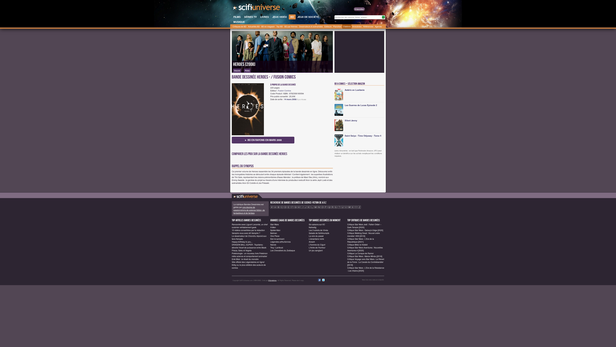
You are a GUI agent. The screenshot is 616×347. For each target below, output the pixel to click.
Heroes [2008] (244, 64)
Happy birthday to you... (242, 241)
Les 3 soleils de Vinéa (318, 230)
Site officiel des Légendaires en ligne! (248, 262)
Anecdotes (357, 26)
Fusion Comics (284, 90)
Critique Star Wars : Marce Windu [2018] (364, 256)
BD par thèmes (290, 26)
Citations (347, 26)
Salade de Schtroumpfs (319, 233)
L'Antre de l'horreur (317, 247)
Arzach (312, 241)
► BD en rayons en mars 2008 (263, 140)
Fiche (247, 70)
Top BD (279, 26)
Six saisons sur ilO (317, 224)
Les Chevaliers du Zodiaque (282, 250)
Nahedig (312, 227)
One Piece (274, 236)
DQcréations (272, 280)
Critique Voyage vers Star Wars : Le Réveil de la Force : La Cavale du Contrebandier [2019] (365, 262)
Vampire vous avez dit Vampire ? (246, 233)
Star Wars (274, 224)
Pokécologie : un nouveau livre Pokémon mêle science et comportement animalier (250, 255)
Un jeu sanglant (316, 250)
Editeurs (328, 26)
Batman (273, 233)
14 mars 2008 (290, 99)
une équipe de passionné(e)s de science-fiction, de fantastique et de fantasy (249, 210)
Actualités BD (254, 26)
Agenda (378, 26)
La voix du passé (316, 236)
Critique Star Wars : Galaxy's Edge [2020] (365, 230)
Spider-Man (275, 230)
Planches (337, 26)
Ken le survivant (277, 238)
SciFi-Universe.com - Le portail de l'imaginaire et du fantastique (257, 8)
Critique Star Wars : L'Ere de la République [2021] (360, 240)
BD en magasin (268, 26)
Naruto (273, 244)
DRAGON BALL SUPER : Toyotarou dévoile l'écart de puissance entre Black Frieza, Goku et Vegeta (249, 247)
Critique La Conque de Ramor (360, 253)
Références (368, 26)
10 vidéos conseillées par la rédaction (248, 230)
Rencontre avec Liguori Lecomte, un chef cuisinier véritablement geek (250, 226)
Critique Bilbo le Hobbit (357, 244)
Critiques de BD (239, 26)
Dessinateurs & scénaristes (311, 26)
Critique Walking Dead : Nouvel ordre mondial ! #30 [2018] (363, 234)
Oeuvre (237, 70)
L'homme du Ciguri (317, 244)
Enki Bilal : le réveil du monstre (245, 259)
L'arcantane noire (316, 238)
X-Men (273, 227)
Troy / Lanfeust (276, 247)
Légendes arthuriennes (280, 241)
